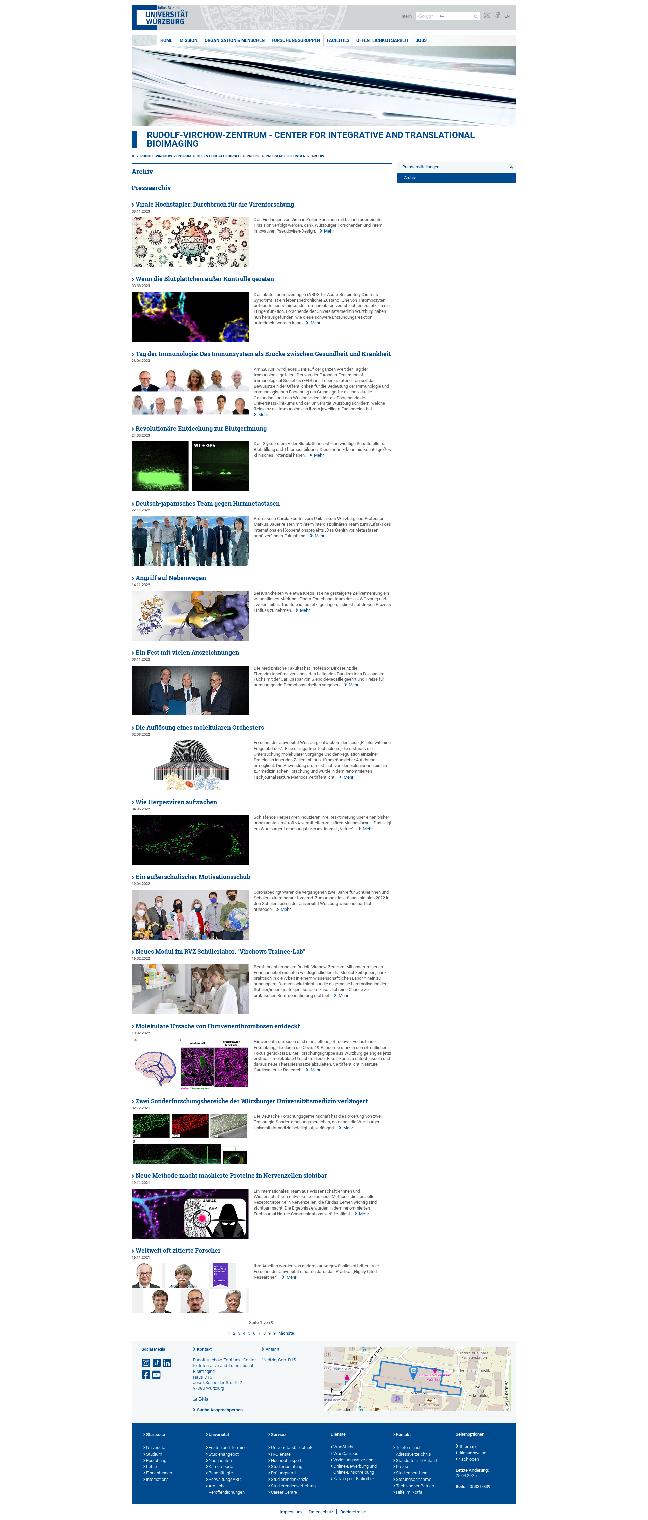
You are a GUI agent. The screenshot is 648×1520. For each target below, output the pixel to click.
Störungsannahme (413, 1479)
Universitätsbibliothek (291, 1447)
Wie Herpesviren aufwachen (176, 802)
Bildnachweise (472, 1452)
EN (507, 16)
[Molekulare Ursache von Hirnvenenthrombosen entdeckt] (190, 1087)
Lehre (151, 1466)
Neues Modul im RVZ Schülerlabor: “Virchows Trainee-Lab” (220, 951)
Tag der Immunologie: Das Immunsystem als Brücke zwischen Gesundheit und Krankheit (263, 354)
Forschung (156, 1460)
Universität (156, 1447)
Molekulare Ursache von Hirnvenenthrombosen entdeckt (218, 1026)
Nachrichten (220, 1460)
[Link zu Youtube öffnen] (157, 1375)
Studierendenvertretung (293, 1485)
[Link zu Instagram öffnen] (146, 1363)
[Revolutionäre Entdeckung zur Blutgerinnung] (190, 489)
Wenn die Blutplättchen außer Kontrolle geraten (205, 279)
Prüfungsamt (283, 1472)
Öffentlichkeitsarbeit (382, 40)
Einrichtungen (159, 1472)
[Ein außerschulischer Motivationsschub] (190, 938)
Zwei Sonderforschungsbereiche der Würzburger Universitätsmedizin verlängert (252, 1101)
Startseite (155, 1434)
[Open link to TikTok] (157, 1363)
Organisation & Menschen (235, 40)
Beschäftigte (221, 1472)
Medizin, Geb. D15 (279, 1359)
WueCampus (345, 1453)
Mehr (329, 231)
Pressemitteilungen (286, 156)
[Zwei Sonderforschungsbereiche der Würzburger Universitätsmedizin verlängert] (190, 1162)
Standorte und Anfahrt (416, 1460)
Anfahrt (272, 1349)
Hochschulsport (286, 1460)
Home (166, 40)
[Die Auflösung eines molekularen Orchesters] (190, 788)
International (158, 1479)
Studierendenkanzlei (290, 1479)
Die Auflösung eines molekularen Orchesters (200, 727)
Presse (253, 156)
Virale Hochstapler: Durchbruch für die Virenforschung (215, 204)
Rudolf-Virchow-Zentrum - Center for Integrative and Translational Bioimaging (311, 139)
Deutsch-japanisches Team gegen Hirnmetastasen (208, 503)
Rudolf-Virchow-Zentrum (165, 156)
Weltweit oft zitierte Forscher (178, 1250)
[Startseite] (133, 156)
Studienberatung (286, 1466)
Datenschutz (321, 1511)
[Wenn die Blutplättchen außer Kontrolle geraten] (190, 340)
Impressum (291, 1511)
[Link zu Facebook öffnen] (146, 1375)
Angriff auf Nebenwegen (171, 578)
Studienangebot (224, 1454)
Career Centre (284, 1492)
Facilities (338, 40)
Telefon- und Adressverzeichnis (413, 1451)
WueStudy (343, 1446)
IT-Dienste (281, 1454)
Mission (188, 40)
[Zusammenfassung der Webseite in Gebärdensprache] (497, 15)
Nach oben (468, 1459)
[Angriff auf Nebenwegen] (190, 639)
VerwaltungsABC (225, 1479)
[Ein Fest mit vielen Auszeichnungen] (190, 713)
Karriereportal (221, 1466)
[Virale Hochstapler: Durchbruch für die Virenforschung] (190, 265)
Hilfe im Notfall (410, 1492)
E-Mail (204, 1399)
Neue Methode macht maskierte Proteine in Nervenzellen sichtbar (231, 1175)
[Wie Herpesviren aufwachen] (190, 863)
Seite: (461, 1486)
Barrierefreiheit (354, 1511)
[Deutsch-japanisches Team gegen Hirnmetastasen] (190, 564)
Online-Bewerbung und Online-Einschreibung (355, 1469)
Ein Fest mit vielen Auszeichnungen (187, 652)
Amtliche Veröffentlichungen (227, 1489)
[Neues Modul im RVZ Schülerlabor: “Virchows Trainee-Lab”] (190, 1012)
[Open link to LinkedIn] (167, 1363)
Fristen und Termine (228, 1447)
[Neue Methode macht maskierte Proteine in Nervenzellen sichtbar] (190, 1237)
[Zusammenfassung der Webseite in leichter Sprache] (487, 15)
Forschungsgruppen (296, 40)
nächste (286, 1333)
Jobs (421, 40)
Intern (406, 16)
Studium (154, 1454)
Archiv (317, 156)
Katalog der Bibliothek (354, 1478)
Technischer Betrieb (415, 1485)
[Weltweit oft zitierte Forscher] (190, 1311)
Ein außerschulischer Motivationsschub (193, 877)
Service (278, 1434)
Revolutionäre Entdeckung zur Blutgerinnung (201, 428)
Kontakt (204, 1349)
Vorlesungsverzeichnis (355, 1459)
